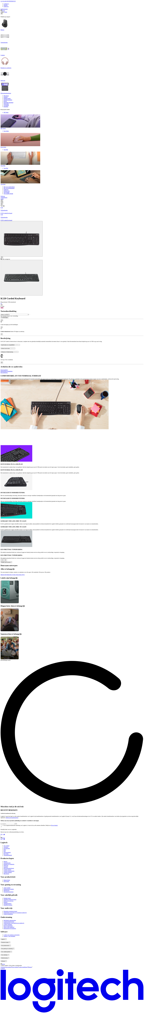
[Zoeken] (2, 200)
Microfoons (6, 873)
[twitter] (3, 834)
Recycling (6, 853)
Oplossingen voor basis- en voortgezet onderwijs (15, 912)
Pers (5, 851)
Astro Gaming (7, 887)
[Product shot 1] (22, 239)
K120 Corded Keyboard (6, 213)
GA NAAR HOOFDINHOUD (8, 1)
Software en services (8, 901)
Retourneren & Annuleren (10, 928)
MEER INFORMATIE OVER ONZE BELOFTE (13, 574)
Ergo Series (6, 881)
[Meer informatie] (2, 362)
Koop (2, 12)
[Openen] (4, 206)
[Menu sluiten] (2, 13)
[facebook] (4, 834)
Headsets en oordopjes (9, 864)
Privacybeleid (15, 967)
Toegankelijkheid (8, 855)
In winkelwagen (4, 317)
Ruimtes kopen (7, 898)
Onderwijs (6, 6)
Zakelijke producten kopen (10, 899)
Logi (2, 207)
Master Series (7, 880)
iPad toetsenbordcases (9, 868)
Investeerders (7, 848)
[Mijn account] (2, 204)
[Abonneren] (16, 824)
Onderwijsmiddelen (8, 914)
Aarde (2, 199)
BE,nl (3, 10)
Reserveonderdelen (8, 925)
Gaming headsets (8, 872)
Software (3, 196)
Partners (5, 902)
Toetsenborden (4, 210)
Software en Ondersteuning (7, 352)
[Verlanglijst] (2, 202)
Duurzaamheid (7, 852)
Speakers (6, 867)
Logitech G (6, 3)
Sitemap (30, 967)
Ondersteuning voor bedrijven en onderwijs (14, 923)
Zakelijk (6, 5)
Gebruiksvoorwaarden (6, 967)
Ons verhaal (6, 845)
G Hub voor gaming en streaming (12, 935)
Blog (5, 849)
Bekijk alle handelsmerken (12, 817)
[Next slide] (5, 560)
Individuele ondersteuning (10, 920)
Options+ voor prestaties (9, 936)
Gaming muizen (7, 869)
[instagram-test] (1, 834)
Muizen (5, 861)
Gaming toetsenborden (9, 871)
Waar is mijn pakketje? (9, 927)
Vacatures (6, 847)
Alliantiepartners (7, 903)
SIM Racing (6, 890)
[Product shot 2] (22, 278)
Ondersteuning (4, 9)
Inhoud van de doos (5, 348)
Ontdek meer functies (6, 562)
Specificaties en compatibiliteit (7, 344)
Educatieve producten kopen (10, 911)
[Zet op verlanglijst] (2, 257)
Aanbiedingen (4, 197)
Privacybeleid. (54, 825)
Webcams (6, 865)
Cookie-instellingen (23, 967)
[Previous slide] (2, 560)
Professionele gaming (9, 889)
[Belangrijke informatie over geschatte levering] (2, 327)
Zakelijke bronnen (8, 905)
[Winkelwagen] (2, 206)
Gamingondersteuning (9, 921)
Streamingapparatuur (8, 891)
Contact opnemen (8, 924)
